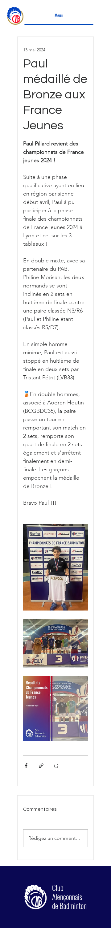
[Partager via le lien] (41, 766)
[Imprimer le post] (56, 766)
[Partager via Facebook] (26, 766)
